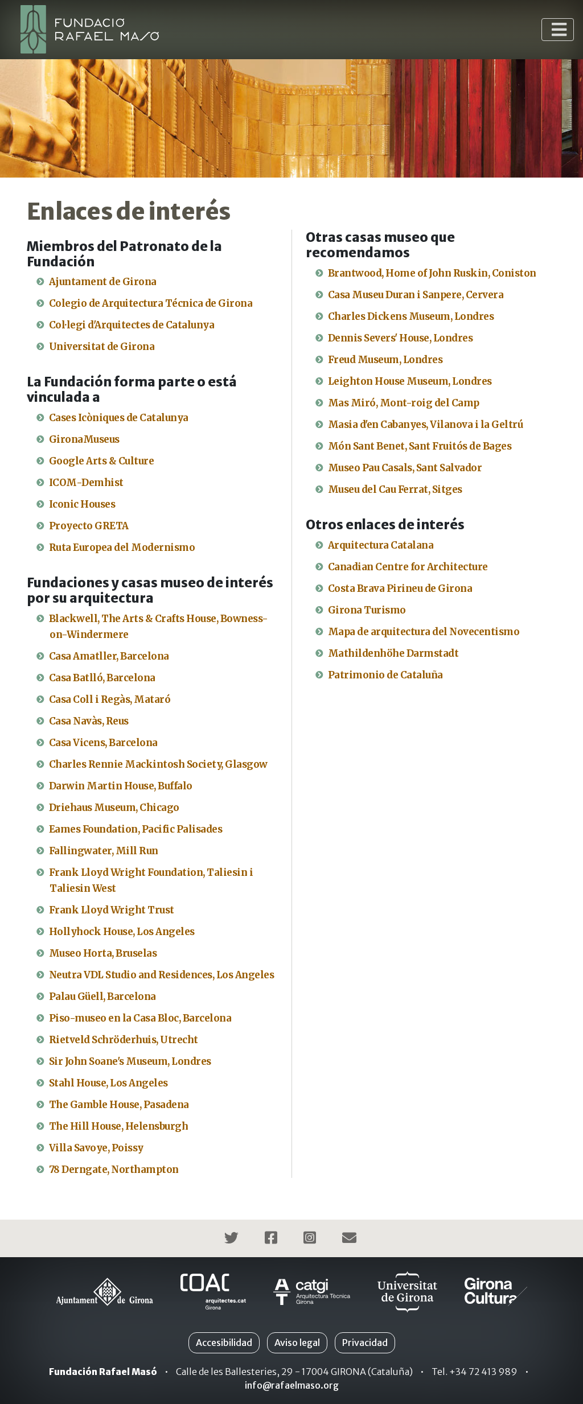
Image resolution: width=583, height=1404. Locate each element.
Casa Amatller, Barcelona (109, 656)
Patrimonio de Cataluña (385, 675)
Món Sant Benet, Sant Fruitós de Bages (420, 446)
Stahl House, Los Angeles (108, 1083)
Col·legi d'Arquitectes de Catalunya (132, 325)
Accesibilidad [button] (224, 1342)
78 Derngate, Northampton (114, 1169)
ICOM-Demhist (86, 482)
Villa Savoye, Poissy (96, 1148)
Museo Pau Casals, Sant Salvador (405, 468)
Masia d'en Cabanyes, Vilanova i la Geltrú (425, 424)
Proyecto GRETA (89, 526)
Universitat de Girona (102, 346)
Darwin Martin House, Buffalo (120, 786)
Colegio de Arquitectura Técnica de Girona (151, 303)
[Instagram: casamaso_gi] (311, 1239)
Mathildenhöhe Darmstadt (393, 653)
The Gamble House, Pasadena (119, 1104)
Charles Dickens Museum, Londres (411, 316)
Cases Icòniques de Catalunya (118, 417)
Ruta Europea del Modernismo (122, 547)
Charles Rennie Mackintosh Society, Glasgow (158, 764)
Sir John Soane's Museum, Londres (130, 1061)
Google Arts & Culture (101, 461)
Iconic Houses (82, 504)
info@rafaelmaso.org (292, 1385)
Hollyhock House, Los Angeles (122, 931)
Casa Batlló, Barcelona (102, 678)
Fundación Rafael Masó (103, 1371)
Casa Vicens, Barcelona (103, 742)
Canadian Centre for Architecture (408, 567)
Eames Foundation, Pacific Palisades (136, 829)
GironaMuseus (84, 439)
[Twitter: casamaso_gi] (232, 1239)
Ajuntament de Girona (103, 281)
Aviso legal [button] (297, 1342)
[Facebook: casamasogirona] (272, 1239)
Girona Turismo (367, 610)
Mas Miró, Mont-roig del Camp (403, 403)
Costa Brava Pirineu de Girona (400, 588)
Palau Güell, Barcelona (102, 996)
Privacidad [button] (365, 1342)
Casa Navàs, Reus (89, 721)
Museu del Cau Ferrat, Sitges (395, 489)
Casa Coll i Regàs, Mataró (110, 699)
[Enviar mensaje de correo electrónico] (350, 1239)
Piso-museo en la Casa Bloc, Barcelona (140, 1018)
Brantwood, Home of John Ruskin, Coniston (432, 273)
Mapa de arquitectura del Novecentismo (424, 631)
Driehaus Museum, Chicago (114, 807)
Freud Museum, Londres (385, 359)
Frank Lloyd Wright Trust (111, 910)
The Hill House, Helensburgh (118, 1126)
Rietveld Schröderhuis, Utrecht (123, 1040)
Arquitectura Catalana (381, 545)
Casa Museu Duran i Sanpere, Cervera (416, 295)
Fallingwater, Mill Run (103, 851)
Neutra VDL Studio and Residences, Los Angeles (161, 975)
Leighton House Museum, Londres (410, 381)
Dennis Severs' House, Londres (400, 338)
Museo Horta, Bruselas (103, 953)
